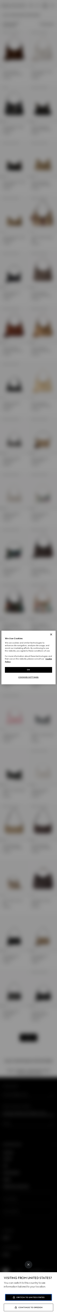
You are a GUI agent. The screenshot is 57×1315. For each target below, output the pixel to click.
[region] (28, 657)
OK (28, 670)
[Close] (28, 1264)
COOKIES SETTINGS (28, 677)
